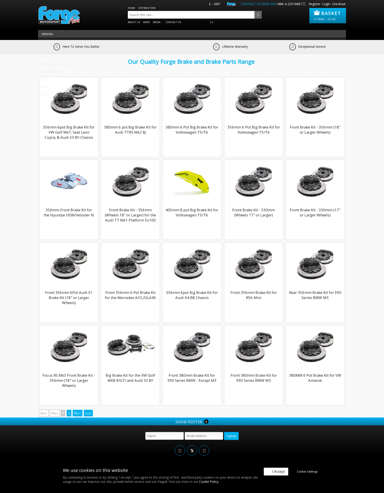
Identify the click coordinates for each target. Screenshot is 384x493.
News (146, 22)
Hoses (46, 56)
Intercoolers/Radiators (58, 64)
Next (77, 413)
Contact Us (173, 22)
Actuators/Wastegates (58, 41)
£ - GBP (214, 4)
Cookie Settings (307, 471)
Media (156, 22)
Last (88, 413)
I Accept (278, 471)
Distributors (147, 8)
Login (326, 4)
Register (314, 4)
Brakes (47, 49)
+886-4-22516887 (289, 4)
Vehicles (47, 34)
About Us (134, 22)
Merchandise (51, 71)
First (43, 413)
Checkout (339, 4)
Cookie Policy (208, 481)
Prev (54, 413)
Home (131, 8)
